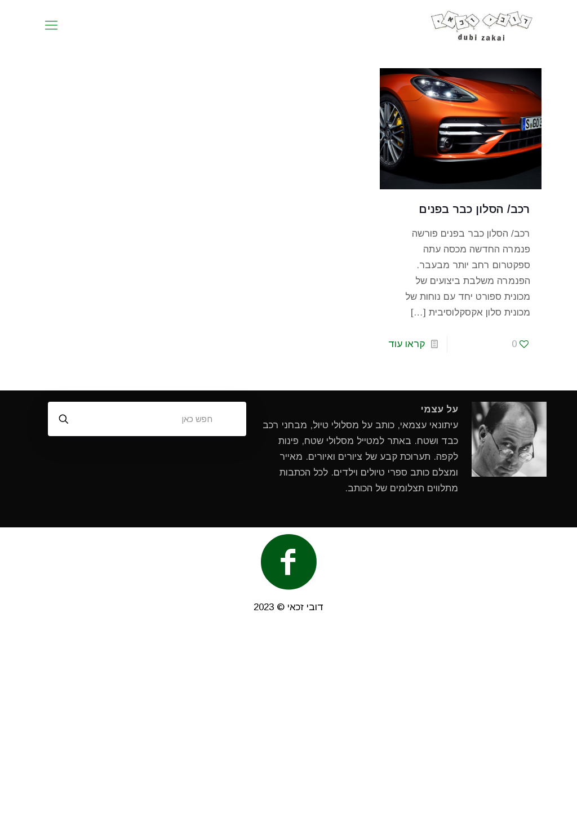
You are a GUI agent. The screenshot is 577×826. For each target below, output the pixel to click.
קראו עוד (406, 344)
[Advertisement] (288, 725)
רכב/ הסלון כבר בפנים (474, 209)
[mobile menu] (51, 25)
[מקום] (482, 25)
